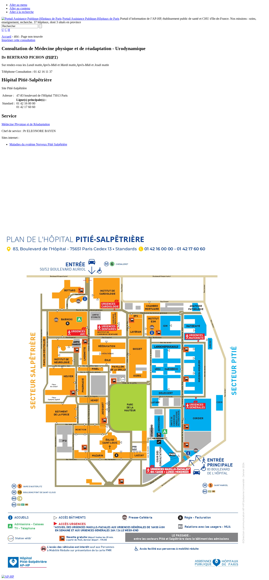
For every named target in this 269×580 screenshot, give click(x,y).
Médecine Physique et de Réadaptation (26, 124)
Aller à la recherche (21, 12)
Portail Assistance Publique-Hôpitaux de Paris (90, 18)
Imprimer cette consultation (18, 40)
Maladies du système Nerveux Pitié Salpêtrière (38, 144)
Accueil (6, 36)
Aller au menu (18, 5)
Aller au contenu (19, 8)
